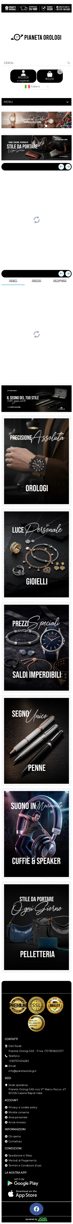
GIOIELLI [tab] (13, 281)
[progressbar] (36, 219)
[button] (61, 126)
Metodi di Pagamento (23, 1160)
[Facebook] (36, 1209)
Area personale (18, 1117)
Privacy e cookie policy (23, 1107)
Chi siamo (15, 1136)
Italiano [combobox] (35, 86)
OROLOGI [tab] (36, 281)
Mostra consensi (19, 1112)
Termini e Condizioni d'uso (25, 1165)
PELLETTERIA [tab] (59, 281)
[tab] (36, 102)
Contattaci (15, 1141)
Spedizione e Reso (20, 1155)
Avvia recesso (17, 1122)
